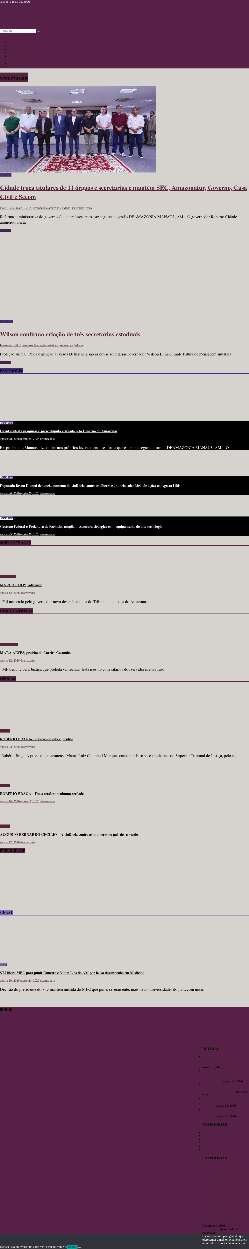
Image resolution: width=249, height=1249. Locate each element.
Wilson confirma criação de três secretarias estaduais (72, 334)
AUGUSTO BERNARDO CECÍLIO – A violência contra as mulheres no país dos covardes (69, 834)
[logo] (9, 1034)
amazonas (54, 208)
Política (12, 66)
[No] (79, 1247)
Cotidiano (14, 49)
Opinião (13, 45)
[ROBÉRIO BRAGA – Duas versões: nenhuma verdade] (12, 778)
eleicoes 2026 (235, 1182)
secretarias (78, 208)
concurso (218, 1178)
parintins (211, 1204)
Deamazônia (222, 1182)
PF (222, 1204)
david (232, 1177)
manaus (225, 1194)
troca (89, 208)
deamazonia (40, 208)
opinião (240, 1199)
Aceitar (72, 1246)
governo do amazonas (225, 1190)
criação (41, 345)
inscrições (243, 1189)
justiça (205, 1195)
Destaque (5, 175)
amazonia (207, 1173)
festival (206, 1186)
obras (204, 1200)
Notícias (13, 38)
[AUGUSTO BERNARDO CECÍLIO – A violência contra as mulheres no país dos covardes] (12, 819)
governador (232, 1186)
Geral (11, 52)
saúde (211, 1218)
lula (212, 1195)
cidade (66, 208)
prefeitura (209, 1209)
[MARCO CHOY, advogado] (11, 570)
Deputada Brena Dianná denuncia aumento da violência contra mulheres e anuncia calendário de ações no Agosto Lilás (90, 485)
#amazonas (209, 1168)
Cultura (12, 42)
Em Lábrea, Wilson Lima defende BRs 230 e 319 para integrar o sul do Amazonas (224, 1112)
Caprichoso (235, 1173)
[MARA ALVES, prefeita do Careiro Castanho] (11, 637)
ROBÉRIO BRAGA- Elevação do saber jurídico (36, 738)
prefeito (236, 1204)
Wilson (78, 345)
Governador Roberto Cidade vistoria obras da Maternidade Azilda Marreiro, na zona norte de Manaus (224, 1060)
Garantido (217, 1186)
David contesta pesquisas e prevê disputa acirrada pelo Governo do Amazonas (58, 430)
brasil (226, 1173)
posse (227, 1205)
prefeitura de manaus (230, 1209)
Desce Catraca (9, 644)
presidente (208, 1213)
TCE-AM (227, 1217)
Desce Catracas (17, 63)
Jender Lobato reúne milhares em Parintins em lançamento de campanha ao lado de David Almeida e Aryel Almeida (225, 1076)
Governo (207, 1189)
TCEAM (240, 1217)
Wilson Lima (219, 1222)
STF (217, 1217)
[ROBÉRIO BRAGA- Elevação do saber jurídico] (38, 724)
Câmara (226, 1177)
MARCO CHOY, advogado (21, 584)
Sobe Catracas (16, 59)
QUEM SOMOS (10, 1037)
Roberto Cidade (226, 1213)
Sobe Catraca (8, 576)
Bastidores (14, 56)
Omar (210, 1199)
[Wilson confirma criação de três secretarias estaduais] (78, 317)
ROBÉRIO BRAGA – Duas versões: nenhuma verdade (42, 793)
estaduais (53, 345)
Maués (237, 1196)
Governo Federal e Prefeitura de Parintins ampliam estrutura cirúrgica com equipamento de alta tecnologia (81, 526)
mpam (245, 1195)
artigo (218, 1172)
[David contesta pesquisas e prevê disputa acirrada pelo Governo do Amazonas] (38, 416)
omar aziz (219, 1199)
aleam (220, 1168)
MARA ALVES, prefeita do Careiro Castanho (35, 652)
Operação (230, 1199)
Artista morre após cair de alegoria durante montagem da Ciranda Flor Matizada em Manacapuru (223, 1088)
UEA (205, 1222)
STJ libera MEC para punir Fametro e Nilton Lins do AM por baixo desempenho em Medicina (72, 972)
